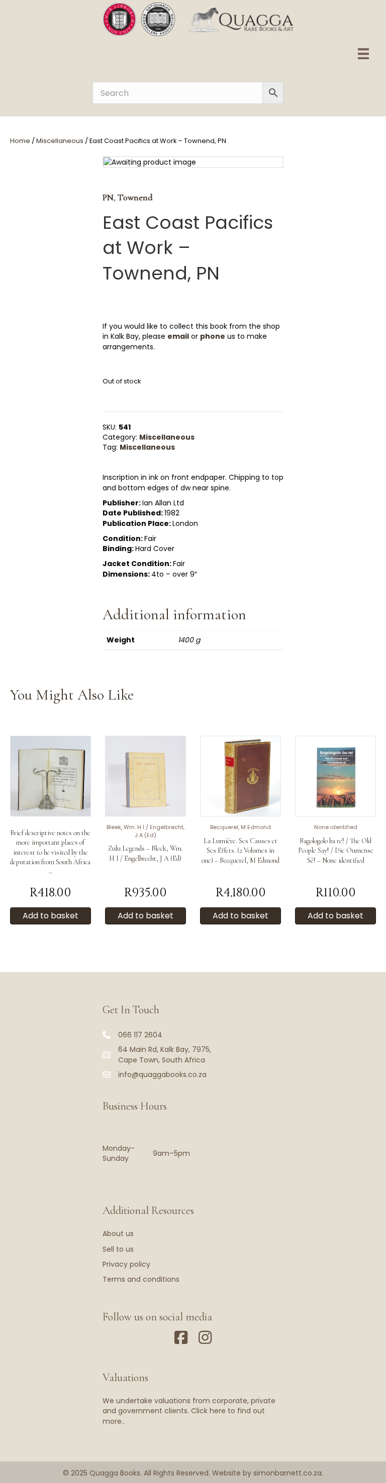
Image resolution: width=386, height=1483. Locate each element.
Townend (135, 197)
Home (20, 141)
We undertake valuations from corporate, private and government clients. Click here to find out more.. (189, 1411)
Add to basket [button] (50, 915)
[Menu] (363, 53)
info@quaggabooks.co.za (162, 1074)
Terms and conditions (141, 1279)
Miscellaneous (59, 141)
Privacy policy (126, 1264)
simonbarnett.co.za (287, 1473)
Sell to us (118, 1249)
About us (118, 1234)
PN (108, 197)
